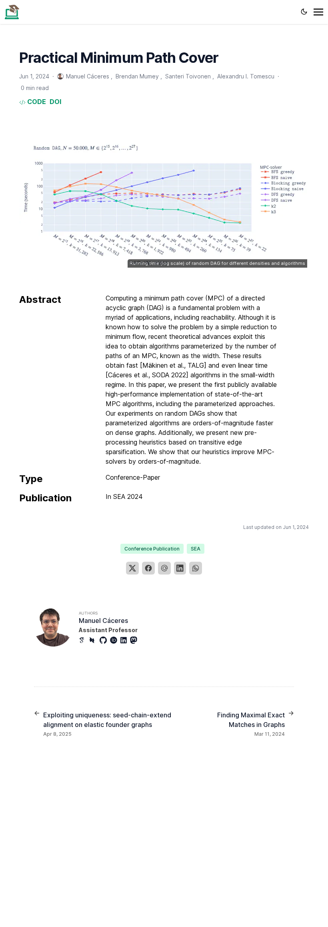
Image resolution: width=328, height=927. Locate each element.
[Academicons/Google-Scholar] (84, 640)
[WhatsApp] (195, 568)
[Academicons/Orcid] (115, 640)
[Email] (164, 568)
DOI (55, 102)
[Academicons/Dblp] (94, 640)
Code (36, 102)
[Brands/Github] (105, 640)
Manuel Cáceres (103, 621)
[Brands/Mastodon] (135, 640)
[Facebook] (148, 568)
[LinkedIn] (180, 568)
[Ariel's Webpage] (12, 11)
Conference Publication (152, 549)
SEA (195, 549)
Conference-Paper (133, 477)
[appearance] (304, 11)
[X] (132, 568)
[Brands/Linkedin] (125, 640)
